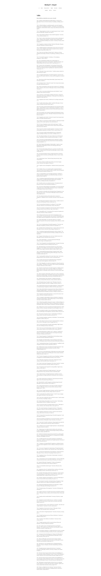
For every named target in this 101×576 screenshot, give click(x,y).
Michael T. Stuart (51, 5)
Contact (54, 10)
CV (39, 8)
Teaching (55, 8)
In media (60, 8)
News (42, 8)
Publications (46, 8)
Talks (52, 8)
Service (50, 10)
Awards (46, 10)
